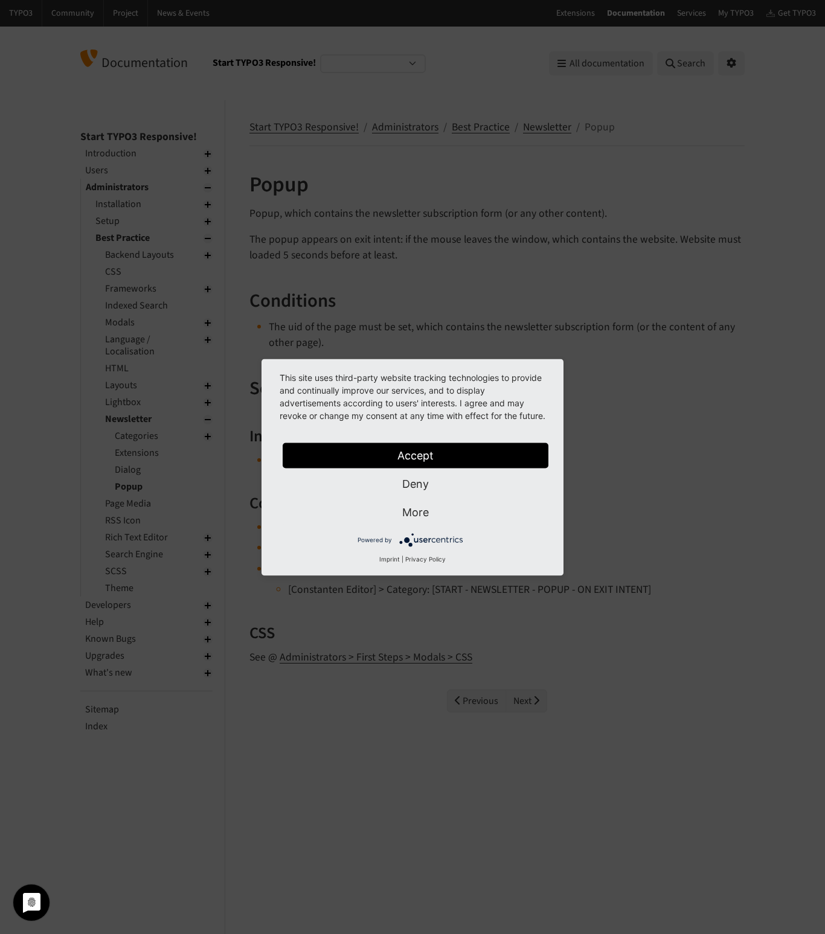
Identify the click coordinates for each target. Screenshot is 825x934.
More (415, 511)
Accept (415, 455)
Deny (415, 483)
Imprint (389, 558)
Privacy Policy (425, 558)
